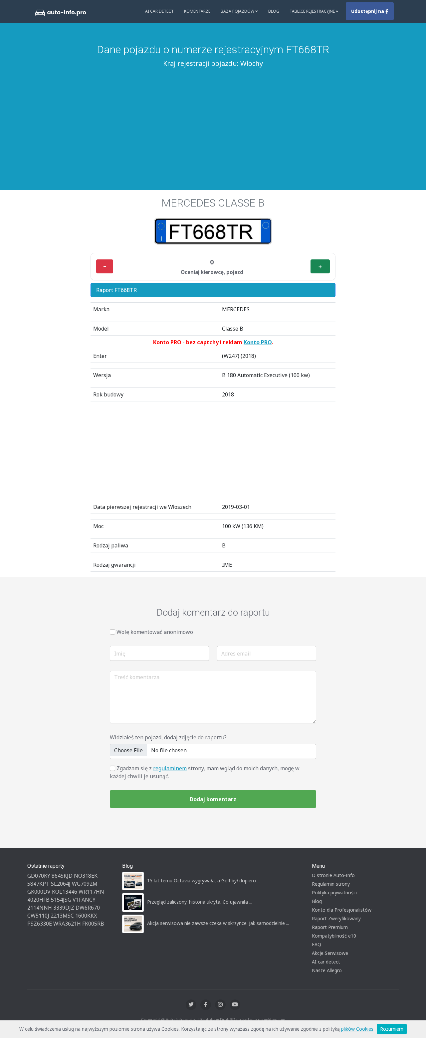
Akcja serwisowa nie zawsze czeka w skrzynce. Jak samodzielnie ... (218, 923)
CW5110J (38, 915)
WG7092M (85, 883)
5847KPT (38, 883)
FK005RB (93, 923)
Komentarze (197, 11)
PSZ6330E (39, 923)
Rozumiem (391, 1029)
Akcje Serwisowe (330, 953)
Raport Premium (330, 927)
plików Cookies (357, 1029)
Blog (273, 11)
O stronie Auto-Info (333, 875)
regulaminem (170, 768)
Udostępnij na (368, 11)
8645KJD (62, 875)
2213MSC (62, 915)
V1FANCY (84, 899)
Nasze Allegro (327, 970)
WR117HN (91, 891)
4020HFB (38, 899)
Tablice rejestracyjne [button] (313, 11)
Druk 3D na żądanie (238, 1019)
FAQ (316, 944)
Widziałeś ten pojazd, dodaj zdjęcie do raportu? (168, 737)
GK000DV (39, 891)
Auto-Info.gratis (181, 1019)
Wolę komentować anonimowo (154, 632)
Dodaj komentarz (213, 799)
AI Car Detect (159, 11)
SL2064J (61, 883)
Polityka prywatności (334, 892)
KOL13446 (64, 891)
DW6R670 (88, 907)
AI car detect (326, 962)
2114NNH (39, 907)
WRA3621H (67, 923)
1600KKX (86, 915)
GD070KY (38, 875)
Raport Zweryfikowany (336, 918)
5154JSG (61, 899)
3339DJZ (63, 907)
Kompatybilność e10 (334, 936)
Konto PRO (258, 342)
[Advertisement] (213, 120)
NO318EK (86, 875)
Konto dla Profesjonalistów (341, 910)
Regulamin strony (331, 884)
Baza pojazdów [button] (238, 11)
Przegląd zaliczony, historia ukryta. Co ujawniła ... (199, 902)
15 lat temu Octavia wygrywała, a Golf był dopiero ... (203, 880)
